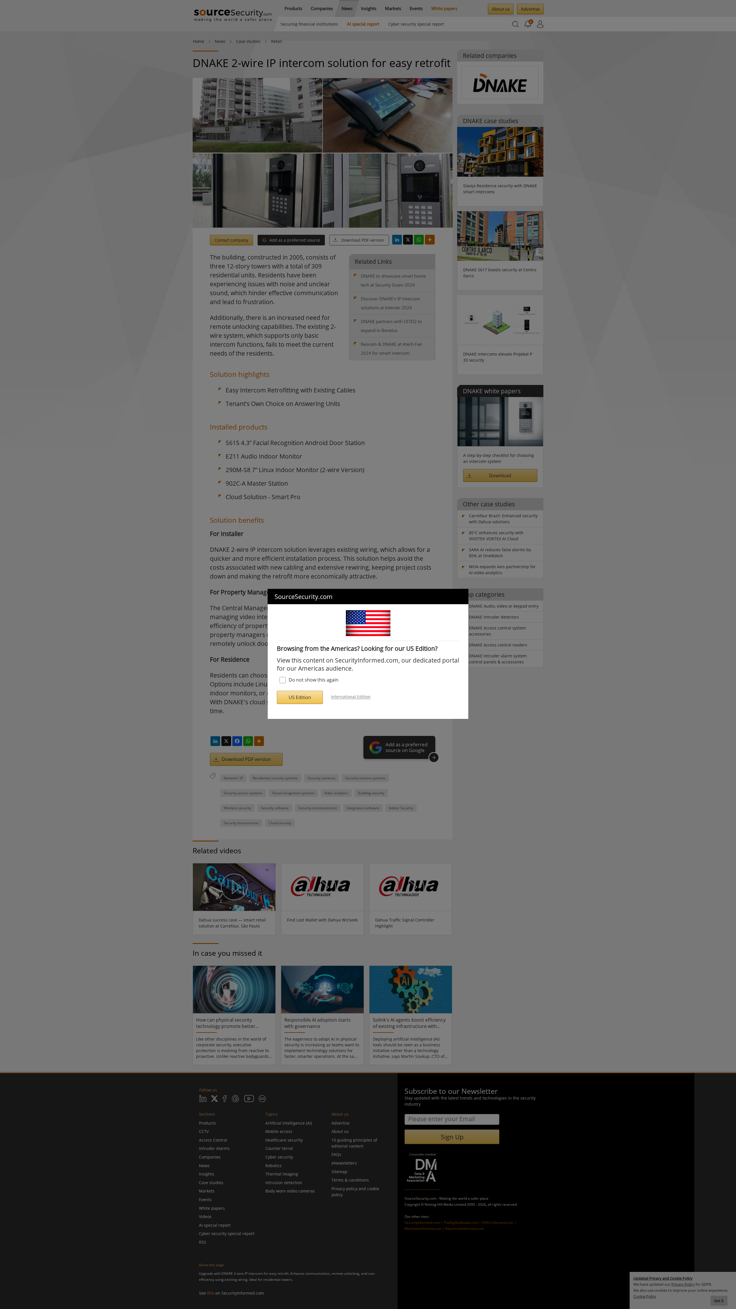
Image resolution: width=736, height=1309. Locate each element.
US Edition (300, 697)
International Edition (351, 697)
